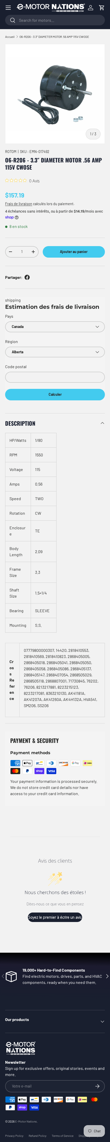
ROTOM (10, 151)
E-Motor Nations (26, 1121)
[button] (101, 7)
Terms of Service (62, 1135)
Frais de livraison (18, 204)
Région (11, 341)
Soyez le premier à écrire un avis (55, 917)
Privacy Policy (14, 1135)
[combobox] (55, 20)
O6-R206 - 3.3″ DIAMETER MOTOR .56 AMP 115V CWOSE (54, 36)
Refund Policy (38, 1135)
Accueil (10, 36)
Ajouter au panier (73, 251)
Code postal (16, 366)
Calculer (55, 394)
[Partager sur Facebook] (27, 277)
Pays (9, 316)
